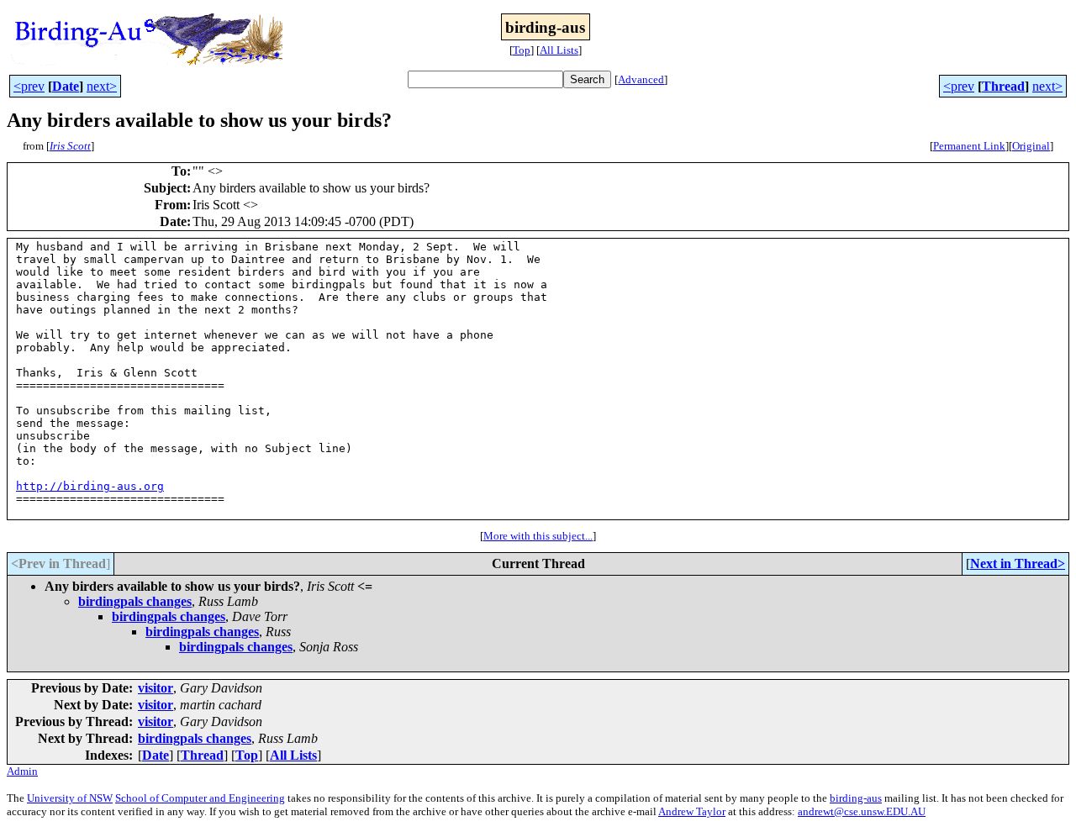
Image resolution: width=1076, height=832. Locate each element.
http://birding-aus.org (90, 486)
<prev (29, 86)
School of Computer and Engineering (200, 798)
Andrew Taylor (691, 811)
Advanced (641, 79)
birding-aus (856, 798)
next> (102, 86)
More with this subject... (538, 535)
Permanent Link (969, 146)
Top (521, 50)
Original (1031, 146)
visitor (155, 688)
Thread (1003, 86)
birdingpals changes (135, 601)
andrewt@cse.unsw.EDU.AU (862, 811)
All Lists (559, 50)
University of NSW (70, 798)
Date (65, 86)
